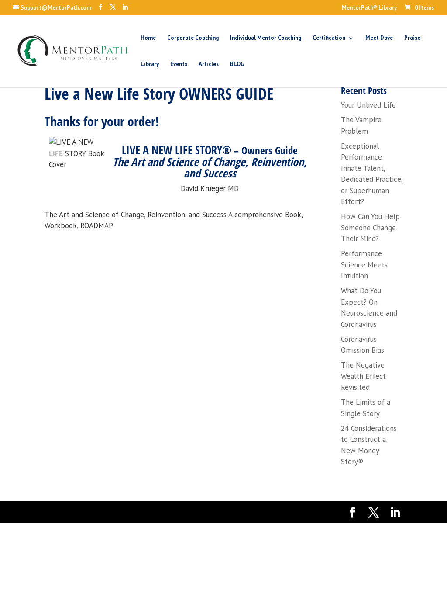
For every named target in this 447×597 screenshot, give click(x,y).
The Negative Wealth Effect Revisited (363, 376)
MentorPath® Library (369, 8)
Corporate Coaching (193, 38)
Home (148, 38)
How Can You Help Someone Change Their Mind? (370, 227)
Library (150, 64)
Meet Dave (379, 38)
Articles (209, 64)
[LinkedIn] (125, 7)
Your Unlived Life (368, 105)
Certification (329, 38)
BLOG (237, 64)
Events (178, 64)
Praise (412, 38)
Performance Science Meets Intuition (364, 265)
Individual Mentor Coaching (265, 38)
